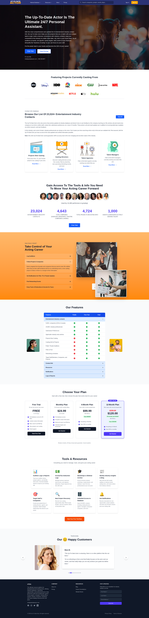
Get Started (62, 431)
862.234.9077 (41, 59)
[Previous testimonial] (23, 560)
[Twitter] (34, 610)
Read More (35, 163)
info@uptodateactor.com (31, 59)
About (57, 2)
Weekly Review (79, 596)
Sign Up (135, 2)
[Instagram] (31, 610)
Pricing (65, 2)
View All (120, 116)
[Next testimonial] (126, 560)
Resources (48, 2)
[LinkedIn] (37, 610)
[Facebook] (28, 610)
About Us (54, 591)
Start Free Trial (36, 433)
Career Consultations (81, 593)
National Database (34, 2)
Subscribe (110, 607)
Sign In (127, 2)
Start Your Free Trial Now (74, 519)
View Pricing (44, 51)
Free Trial (30, 51)
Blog (77, 591)
